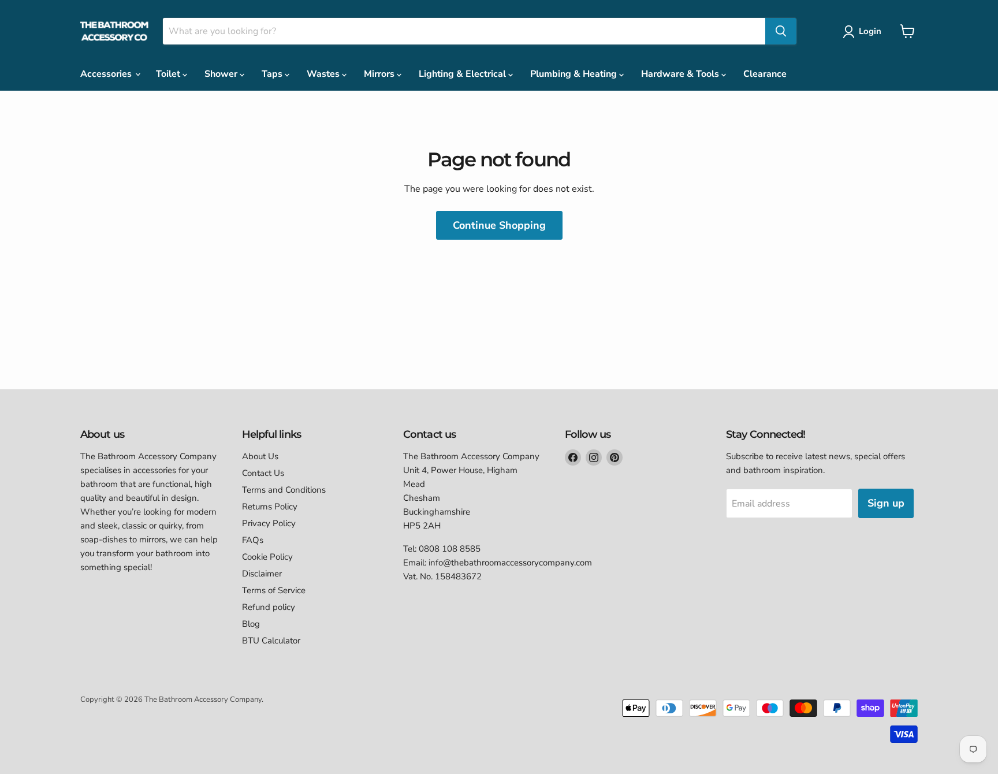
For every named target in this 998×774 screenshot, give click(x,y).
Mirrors (380, 74)
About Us (260, 456)
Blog (251, 624)
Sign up (885, 503)
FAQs (252, 540)
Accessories (107, 74)
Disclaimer (262, 573)
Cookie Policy (267, 557)
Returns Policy (269, 506)
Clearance (765, 74)
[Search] (780, 31)
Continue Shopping (499, 225)
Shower (222, 74)
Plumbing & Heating (574, 74)
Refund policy (268, 607)
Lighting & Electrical (463, 74)
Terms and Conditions (284, 490)
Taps (273, 74)
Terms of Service (274, 590)
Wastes (324, 74)
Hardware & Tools (681, 74)
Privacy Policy (269, 523)
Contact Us (263, 473)
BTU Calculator (271, 640)
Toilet (169, 74)
